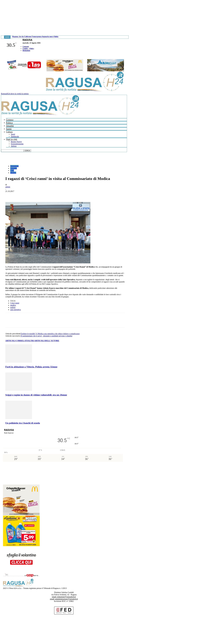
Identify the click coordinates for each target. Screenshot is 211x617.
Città (12, 170)
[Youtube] (2, 56)
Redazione (26, 50)
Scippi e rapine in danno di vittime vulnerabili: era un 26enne (36, 395)
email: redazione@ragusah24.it (64, 597)
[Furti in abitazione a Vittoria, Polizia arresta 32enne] (18, 362)
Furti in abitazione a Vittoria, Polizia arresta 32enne (31, 366)
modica (13, 305)
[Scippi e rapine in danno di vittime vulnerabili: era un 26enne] (18, 390)
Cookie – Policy (28, 48)
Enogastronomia (17, 144)
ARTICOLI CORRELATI (16, 341)
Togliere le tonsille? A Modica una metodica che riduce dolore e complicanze (50, 334)
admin (7, 187)
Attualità (10, 125)
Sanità (8, 129)
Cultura (9, 132)
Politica (9, 122)
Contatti (26, 47)
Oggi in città (11, 139)
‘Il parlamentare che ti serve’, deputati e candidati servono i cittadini (46, 336)
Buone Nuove (16, 142)
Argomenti (14, 166)
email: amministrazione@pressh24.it (64, 599)
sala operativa (15, 310)
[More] (63, 195)
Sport (13, 134)
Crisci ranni (14, 303)
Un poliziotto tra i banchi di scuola (22, 423)
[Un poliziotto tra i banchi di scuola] (18, 418)
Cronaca (9, 119)
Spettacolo (15, 136)
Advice (13, 146)
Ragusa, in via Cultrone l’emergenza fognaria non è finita (35, 37)
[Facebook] (1, 56)
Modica (13, 173)
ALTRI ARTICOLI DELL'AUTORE (43, 341)
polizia (12, 307)
